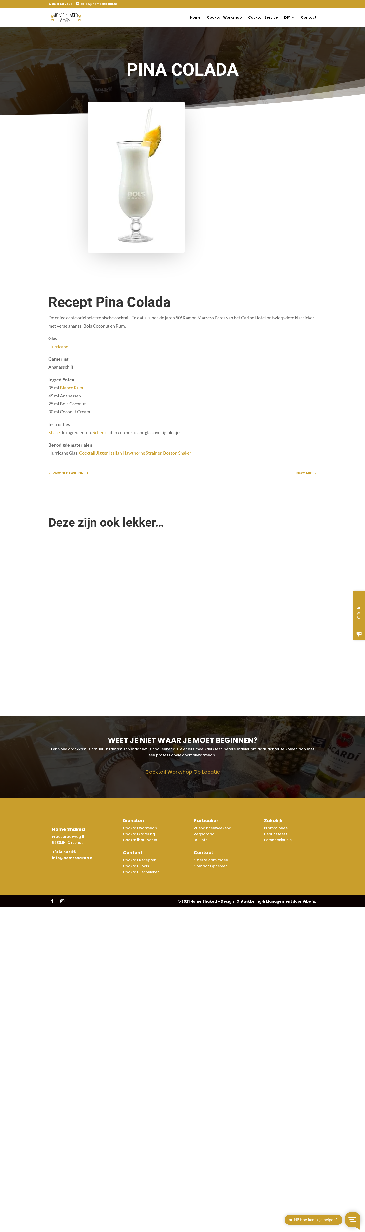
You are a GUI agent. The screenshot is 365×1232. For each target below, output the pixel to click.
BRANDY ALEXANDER (70, 649)
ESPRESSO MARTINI (69, 554)
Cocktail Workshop (224, 18)
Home (195, 18)
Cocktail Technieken (141, 872)
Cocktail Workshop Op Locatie (182, 771)
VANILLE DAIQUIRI (67, 617)
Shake (54, 432)
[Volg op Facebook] (52, 901)
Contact (309, 18)
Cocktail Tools (136, 866)
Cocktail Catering (139, 834)
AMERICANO (63, 585)
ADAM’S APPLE (65, 680)
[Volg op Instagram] (62, 901)
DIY (287, 18)
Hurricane (58, 346)
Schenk (100, 432)
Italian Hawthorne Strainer (135, 453)
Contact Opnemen (211, 866)
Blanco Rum (71, 387)
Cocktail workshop (140, 828)
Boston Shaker (177, 453)
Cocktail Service (263, 18)
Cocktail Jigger (93, 453)
